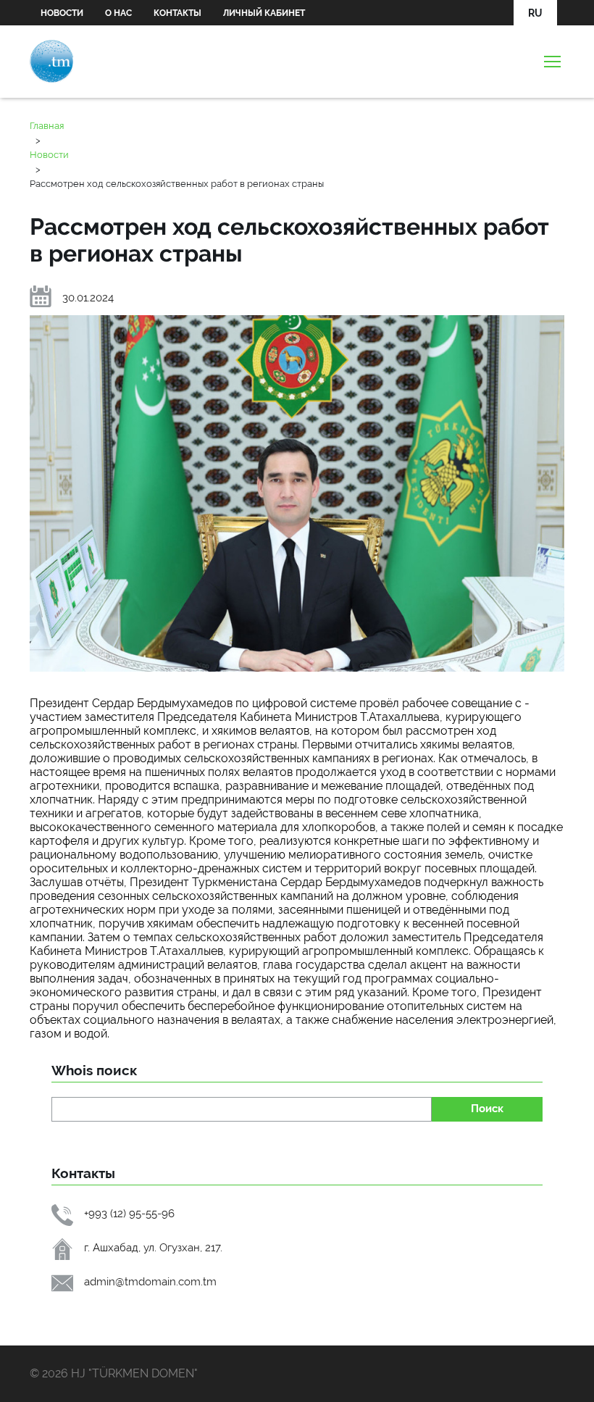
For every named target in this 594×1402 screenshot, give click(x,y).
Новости (62, 13)
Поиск (487, 1108)
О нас (118, 13)
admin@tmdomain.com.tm (150, 1281)
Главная (47, 125)
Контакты (177, 13)
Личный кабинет (264, 13)
